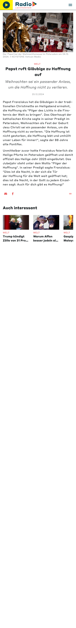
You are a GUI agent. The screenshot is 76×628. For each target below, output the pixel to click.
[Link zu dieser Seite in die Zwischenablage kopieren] (70, 194)
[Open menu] (70, 5)
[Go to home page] (26, 5)
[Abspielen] (6, 4)
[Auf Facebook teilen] (13, 194)
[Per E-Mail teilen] (5, 194)
